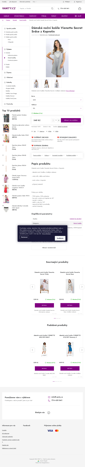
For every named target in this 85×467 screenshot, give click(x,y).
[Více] (78, 16)
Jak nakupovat (13, 2)
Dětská (7, 67)
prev (33, 287)
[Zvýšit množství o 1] (58, 120)
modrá (70, 355)
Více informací (46, 234)
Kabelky (9, 82)
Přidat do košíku (71, 120)
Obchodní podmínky (25, 2)
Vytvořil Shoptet (43, 461)
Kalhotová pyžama (12, 55)
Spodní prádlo (11, 28)
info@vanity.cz (57, 397)
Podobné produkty (71, 155)
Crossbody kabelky (11, 86)
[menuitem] (7, 16)
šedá (70, 292)
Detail (44, 305)
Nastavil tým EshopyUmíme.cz (42, 462)
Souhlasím (60, 238)
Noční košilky (12, 58)
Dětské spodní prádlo (11, 37)
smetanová (44, 292)
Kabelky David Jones (11, 98)
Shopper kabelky (10, 88)
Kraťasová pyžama (12, 60)
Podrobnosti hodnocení (54, 35)
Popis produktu (37, 155)
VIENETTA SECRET (63, 126)
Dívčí (9, 39)
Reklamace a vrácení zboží (9, 448)
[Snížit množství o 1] (53, 120)
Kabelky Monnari (10, 96)
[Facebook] (48, 412)
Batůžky (8, 91)
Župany (9, 72)
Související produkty (57, 155)
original (44, 355)
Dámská (8, 53)
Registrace (79, 2)
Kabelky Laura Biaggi (11, 93)
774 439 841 (64, 8)
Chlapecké (10, 42)
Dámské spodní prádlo (12, 32)
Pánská (7, 64)
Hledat (52, 8)
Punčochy (10, 104)
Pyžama (9, 49)
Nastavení (24, 237)
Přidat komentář (49, 248)
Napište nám (5, 445)
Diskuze (47, 155)
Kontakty (4, 2)
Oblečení (10, 77)
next (82, 287)
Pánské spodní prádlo (11, 34)
